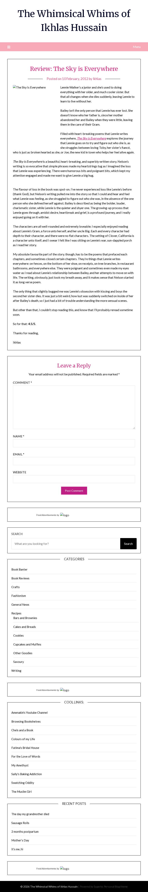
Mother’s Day (20, 840)
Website (19, 472)
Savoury (18, 661)
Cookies (18, 635)
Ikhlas (97, 79)
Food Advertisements (46, 515)
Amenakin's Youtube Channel (29, 712)
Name (18, 436)
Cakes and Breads (24, 626)
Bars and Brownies (25, 618)
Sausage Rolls (20, 823)
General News (20, 604)
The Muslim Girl (21, 791)
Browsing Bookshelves (26, 721)
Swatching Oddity (22, 782)
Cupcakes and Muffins (27, 644)
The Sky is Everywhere (91, 138)
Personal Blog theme (116, 886)
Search (17, 534)
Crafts (15, 587)
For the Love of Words (25, 756)
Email (18, 454)
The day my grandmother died (30, 814)
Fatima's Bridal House (25, 747)
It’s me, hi (17, 849)
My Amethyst (20, 765)
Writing (16, 670)
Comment (22, 382)
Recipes (16, 613)
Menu (136, 46)
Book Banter (19, 569)
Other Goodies (22, 653)
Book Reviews (20, 578)
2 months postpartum (25, 831)
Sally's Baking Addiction (26, 774)
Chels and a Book (22, 730)
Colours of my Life (23, 739)
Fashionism (18, 595)
